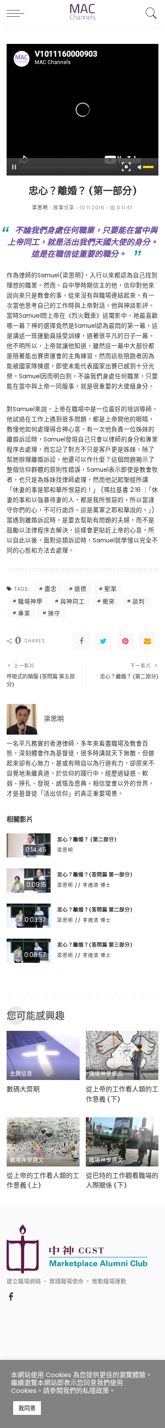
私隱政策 (96, 1390)
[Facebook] (81, 641)
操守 (54, 613)
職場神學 (30, 601)
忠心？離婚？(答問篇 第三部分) (94, 945)
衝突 (109, 601)
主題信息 (21, 1073)
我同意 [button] (27, 1408)
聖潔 (110, 589)
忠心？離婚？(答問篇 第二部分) (94, 910)
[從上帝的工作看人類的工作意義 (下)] (122, 1055)
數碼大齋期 (23, 1089)
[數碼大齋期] (43, 1055)
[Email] (147, 641)
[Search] (149, 13)
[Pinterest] (125, 641)
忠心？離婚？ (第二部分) (86, 839)
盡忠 (50, 589)
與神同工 (72, 601)
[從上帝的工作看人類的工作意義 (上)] (43, 1141)
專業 (24, 613)
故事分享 (63, 207)
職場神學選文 (106, 1073)
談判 (138, 601)
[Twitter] (103, 641)
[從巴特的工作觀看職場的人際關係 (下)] (122, 1141)
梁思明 (40, 207)
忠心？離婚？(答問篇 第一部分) (94, 875)
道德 (80, 589)
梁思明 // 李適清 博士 (84, 885)
